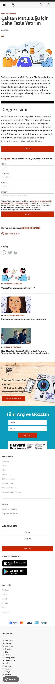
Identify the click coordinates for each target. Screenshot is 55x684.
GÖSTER (27, 435)
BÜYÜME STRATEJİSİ (13, 347)
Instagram (5, 612)
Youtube (5, 608)
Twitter (4, 594)
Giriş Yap (27, 539)
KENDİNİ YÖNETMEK (8, 14)
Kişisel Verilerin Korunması (11, 492)
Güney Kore (9, 660)
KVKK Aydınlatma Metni (19, 203)
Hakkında (5, 461)
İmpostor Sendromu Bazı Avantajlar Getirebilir (23, 319)
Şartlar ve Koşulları (39, 201)
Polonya (8, 669)
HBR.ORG (8, 640)
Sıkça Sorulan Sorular (10, 514)
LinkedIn (5, 599)
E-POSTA (4, 183)
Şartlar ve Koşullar (9, 479)
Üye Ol (27, 532)
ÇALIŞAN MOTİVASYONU (15, 315)
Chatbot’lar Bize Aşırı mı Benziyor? (18, 288)
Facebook (5, 590)
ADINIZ (3, 164)
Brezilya (8, 649)
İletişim (4, 466)
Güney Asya (9, 657)
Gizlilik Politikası (8, 483)
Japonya (8, 666)
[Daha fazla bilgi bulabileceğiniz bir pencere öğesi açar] (11, 679)
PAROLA (4, 192)
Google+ (5, 603)
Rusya (7, 672)
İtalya (7, 663)
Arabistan (8, 646)
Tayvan (7, 674)
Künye (4, 470)
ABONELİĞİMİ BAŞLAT (13, 398)
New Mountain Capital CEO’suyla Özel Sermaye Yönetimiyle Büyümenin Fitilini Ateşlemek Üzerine (25, 352)
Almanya (8, 643)
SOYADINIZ (5, 173)
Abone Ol (27, 149)
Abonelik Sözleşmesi (9, 488)
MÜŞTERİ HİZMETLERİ (14, 284)
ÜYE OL (27, 214)
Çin (6, 652)
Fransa (7, 655)
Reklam (5, 475)
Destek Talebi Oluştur (10, 509)
